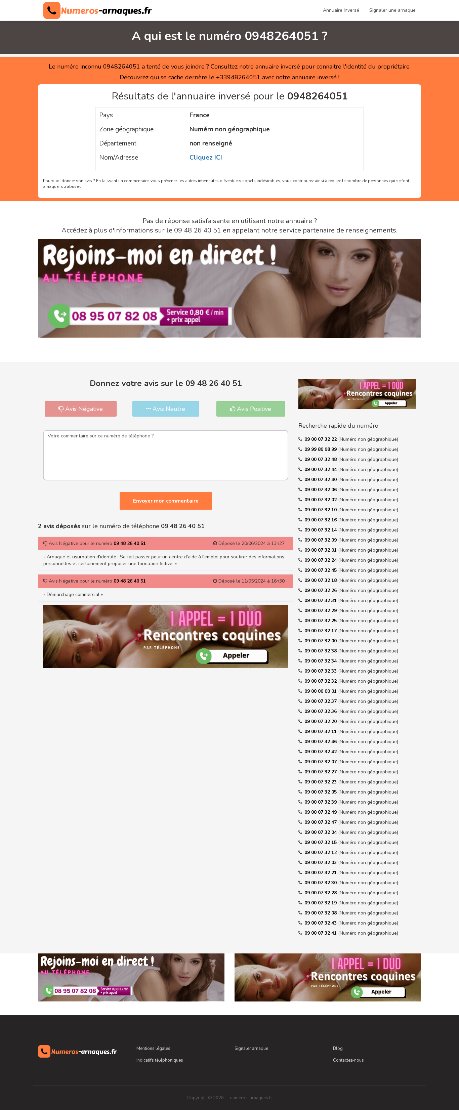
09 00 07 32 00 (321, 641)
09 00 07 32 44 (321, 469)
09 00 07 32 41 (321, 933)
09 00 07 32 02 (321, 500)
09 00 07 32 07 (321, 762)
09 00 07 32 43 (321, 923)
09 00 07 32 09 (321, 540)
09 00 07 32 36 (321, 711)
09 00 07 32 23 (321, 782)
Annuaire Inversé (341, 10)
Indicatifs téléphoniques (159, 1060)
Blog (338, 1048)
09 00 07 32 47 (321, 822)
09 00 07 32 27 (321, 772)
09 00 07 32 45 (321, 570)
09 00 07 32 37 (321, 701)
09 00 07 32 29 (321, 610)
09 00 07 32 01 (321, 550)
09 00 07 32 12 (321, 852)
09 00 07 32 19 (321, 903)
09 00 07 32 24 (321, 560)
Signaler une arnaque (392, 10)
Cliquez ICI (206, 157)
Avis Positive (253, 409)
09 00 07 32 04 (321, 832)
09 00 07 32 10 (321, 510)
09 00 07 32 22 (321, 439)
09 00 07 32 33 (321, 671)
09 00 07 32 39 (321, 802)
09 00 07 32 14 (321, 530)
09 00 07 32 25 (321, 620)
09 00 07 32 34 (321, 661)
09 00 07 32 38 (321, 651)
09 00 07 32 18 (321, 580)
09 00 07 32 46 (321, 741)
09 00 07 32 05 (321, 792)
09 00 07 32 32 (321, 681)
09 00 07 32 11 (321, 731)
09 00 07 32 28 (321, 893)
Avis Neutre (168, 409)
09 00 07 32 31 (321, 600)
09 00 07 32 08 (321, 913)
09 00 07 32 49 (321, 812)
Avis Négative (83, 409)
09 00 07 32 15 (321, 842)
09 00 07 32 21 (321, 872)
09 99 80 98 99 (321, 449)
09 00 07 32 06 (321, 489)
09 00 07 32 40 (321, 479)
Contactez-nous (348, 1060)
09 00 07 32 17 (321, 631)
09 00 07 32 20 (321, 721)
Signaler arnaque (251, 1048)
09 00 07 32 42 (321, 752)
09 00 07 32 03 (321, 862)
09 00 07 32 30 (321, 883)
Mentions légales (153, 1048)
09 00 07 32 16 (321, 520)
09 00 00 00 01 (321, 691)
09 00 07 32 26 (321, 590)
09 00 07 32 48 (321, 459)
